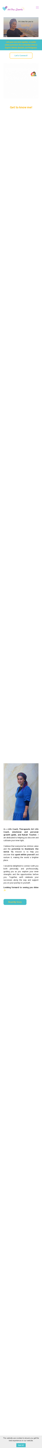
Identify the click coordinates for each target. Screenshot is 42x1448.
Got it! (21, 1445)
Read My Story (15, 902)
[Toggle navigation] (37, 7)
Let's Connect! (21, 56)
